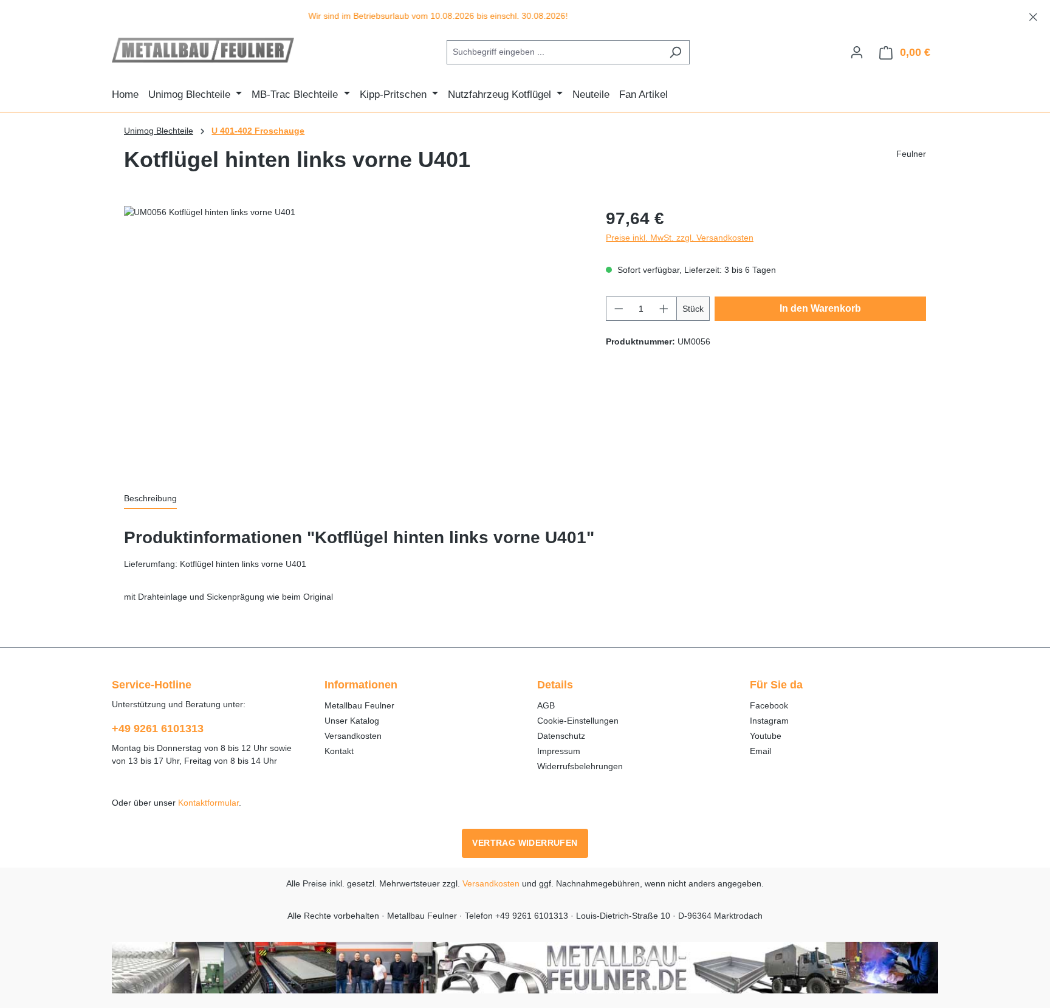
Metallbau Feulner (359, 705)
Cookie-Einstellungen (578, 720)
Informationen (360, 685)
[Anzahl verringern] (618, 309)
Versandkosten (353, 736)
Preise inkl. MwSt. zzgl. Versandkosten (679, 237)
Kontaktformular (208, 802)
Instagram (769, 720)
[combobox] (554, 52)
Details (555, 685)
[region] (525, 16)
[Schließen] (1033, 15)
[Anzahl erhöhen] (664, 309)
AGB (546, 705)
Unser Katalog (351, 720)
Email (760, 751)
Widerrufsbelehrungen (580, 766)
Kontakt (339, 751)
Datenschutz (561, 736)
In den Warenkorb (820, 308)
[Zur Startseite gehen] (203, 50)
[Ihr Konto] (856, 52)
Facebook (769, 705)
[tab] (150, 499)
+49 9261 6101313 (158, 728)
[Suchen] (675, 52)
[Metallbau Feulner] (525, 967)
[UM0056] (353, 336)
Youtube (765, 736)
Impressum (558, 751)
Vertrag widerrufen (524, 843)
